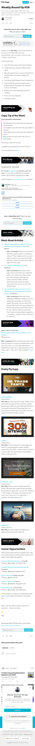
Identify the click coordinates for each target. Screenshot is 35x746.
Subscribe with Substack (18, 716)
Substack (9, 742)
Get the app (25, 738)
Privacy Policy (17, 723)
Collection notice (28, 734)
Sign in (31, 2)
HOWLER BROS (6, 397)
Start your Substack (13, 738)
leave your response (18, 179)
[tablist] (8, 647)
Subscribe (25, 2)
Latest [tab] (7, 668)
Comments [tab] (5, 648)
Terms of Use (25, 720)
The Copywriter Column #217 (9, 677)
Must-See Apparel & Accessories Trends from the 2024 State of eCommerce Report (18, 245)
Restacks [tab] (12, 648)
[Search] (32, 668)
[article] (17, 677)
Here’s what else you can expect (10, 625)
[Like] (3, 23)
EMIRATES (5, 525)
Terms (21, 734)
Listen (31, 18)
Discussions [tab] (14, 668)
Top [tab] (3, 668)
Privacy (16, 734)
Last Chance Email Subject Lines (14, 266)
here (18, 150)
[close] (30, 687)
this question (12, 171)
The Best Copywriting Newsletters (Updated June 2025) (13, 674)
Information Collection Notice (20, 722)
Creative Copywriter (7, 582)
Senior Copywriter (7, 575)
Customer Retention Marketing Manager (14, 567)
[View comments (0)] (6, 23)
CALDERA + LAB (7, 482)
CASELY (4, 441)
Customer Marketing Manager (10, 561)
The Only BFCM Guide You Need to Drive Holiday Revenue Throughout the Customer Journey (17, 291)
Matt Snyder (8, 17)
